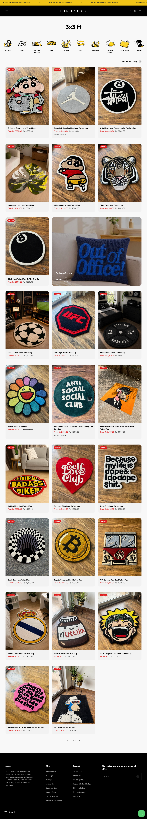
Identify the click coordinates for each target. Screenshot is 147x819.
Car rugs (49, 776)
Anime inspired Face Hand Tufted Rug (115, 654)
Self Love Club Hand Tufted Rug (67, 506)
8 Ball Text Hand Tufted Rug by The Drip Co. (118, 128)
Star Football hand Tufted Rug (20, 353)
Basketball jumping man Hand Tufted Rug (71, 128)
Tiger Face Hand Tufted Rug (111, 205)
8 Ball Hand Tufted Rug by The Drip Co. (23, 279)
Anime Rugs (50, 784)
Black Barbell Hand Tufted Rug (112, 353)
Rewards (76, 796)
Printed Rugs (51, 771)
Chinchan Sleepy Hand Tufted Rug (21, 128)
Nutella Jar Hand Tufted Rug (65, 654)
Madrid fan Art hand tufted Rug (21, 654)
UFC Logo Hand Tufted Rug (65, 353)
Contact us (77, 771)
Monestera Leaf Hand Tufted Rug (21, 205)
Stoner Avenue (52, 796)
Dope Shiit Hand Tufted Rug (111, 506)
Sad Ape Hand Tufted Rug (64, 727)
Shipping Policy (79, 788)
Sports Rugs (51, 792)
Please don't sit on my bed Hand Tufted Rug (26, 727)
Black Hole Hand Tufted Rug (19, 580)
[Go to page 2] (79, 740)
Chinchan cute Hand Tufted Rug (67, 205)
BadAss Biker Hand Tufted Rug (20, 506)
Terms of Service (79, 792)
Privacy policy (78, 780)
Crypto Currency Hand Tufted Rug (68, 580)
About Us (77, 776)
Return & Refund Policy (82, 784)
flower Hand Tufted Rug (17, 426)
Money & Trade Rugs (54, 800)
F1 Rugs (49, 780)
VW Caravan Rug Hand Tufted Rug (114, 580)
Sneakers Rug (51, 788)
